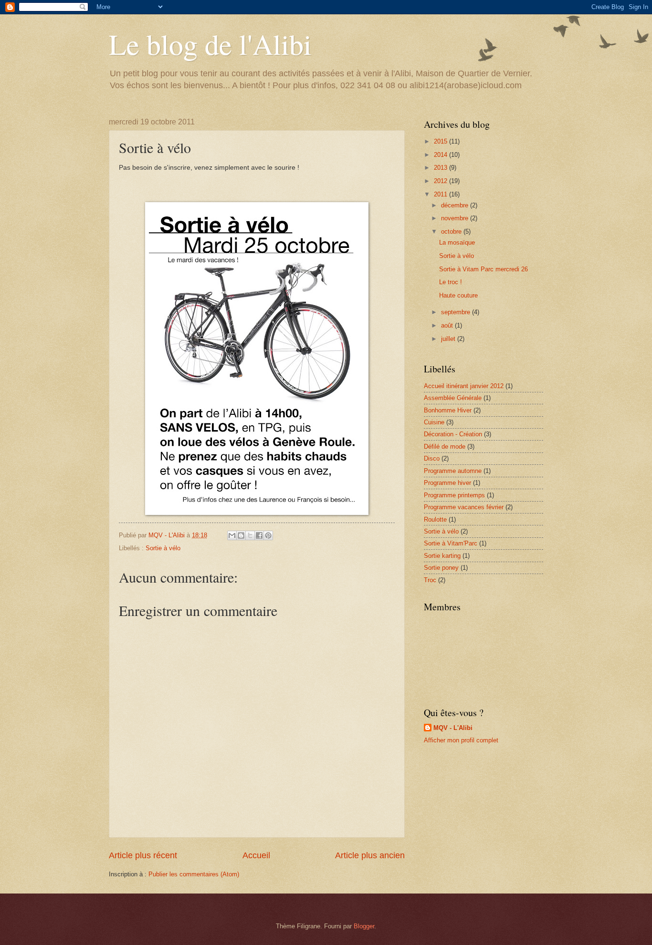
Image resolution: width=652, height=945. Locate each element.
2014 (441, 154)
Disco (432, 458)
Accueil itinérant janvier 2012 (464, 386)
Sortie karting (442, 555)
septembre (456, 312)
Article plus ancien (370, 855)
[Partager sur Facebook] (259, 535)
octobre (452, 231)
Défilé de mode (444, 446)
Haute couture (458, 295)
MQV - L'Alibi (453, 727)
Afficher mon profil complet (461, 740)
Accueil (256, 855)
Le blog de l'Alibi (210, 44)
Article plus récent (143, 855)
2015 (441, 141)
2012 (441, 181)
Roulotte (435, 519)
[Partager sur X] (250, 535)
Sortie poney (441, 567)
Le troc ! (450, 282)
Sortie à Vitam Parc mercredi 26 (483, 269)
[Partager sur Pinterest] (268, 535)
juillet (449, 338)
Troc (430, 580)
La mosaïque (457, 242)
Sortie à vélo (163, 548)
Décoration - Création (453, 434)
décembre (455, 205)
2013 (441, 167)
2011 (441, 194)
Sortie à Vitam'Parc (450, 543)
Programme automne (453, 470)
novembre (455, 218)
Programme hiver (447, 482)
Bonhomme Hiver (448, 410)
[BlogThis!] (241, 535)
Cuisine (434, 422)
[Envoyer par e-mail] (232, 535)
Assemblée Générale (453, 397)
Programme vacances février (464, 507)
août (448, 325)
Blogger (364, 926)
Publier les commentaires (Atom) (193, 874)
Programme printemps (454, 495)
